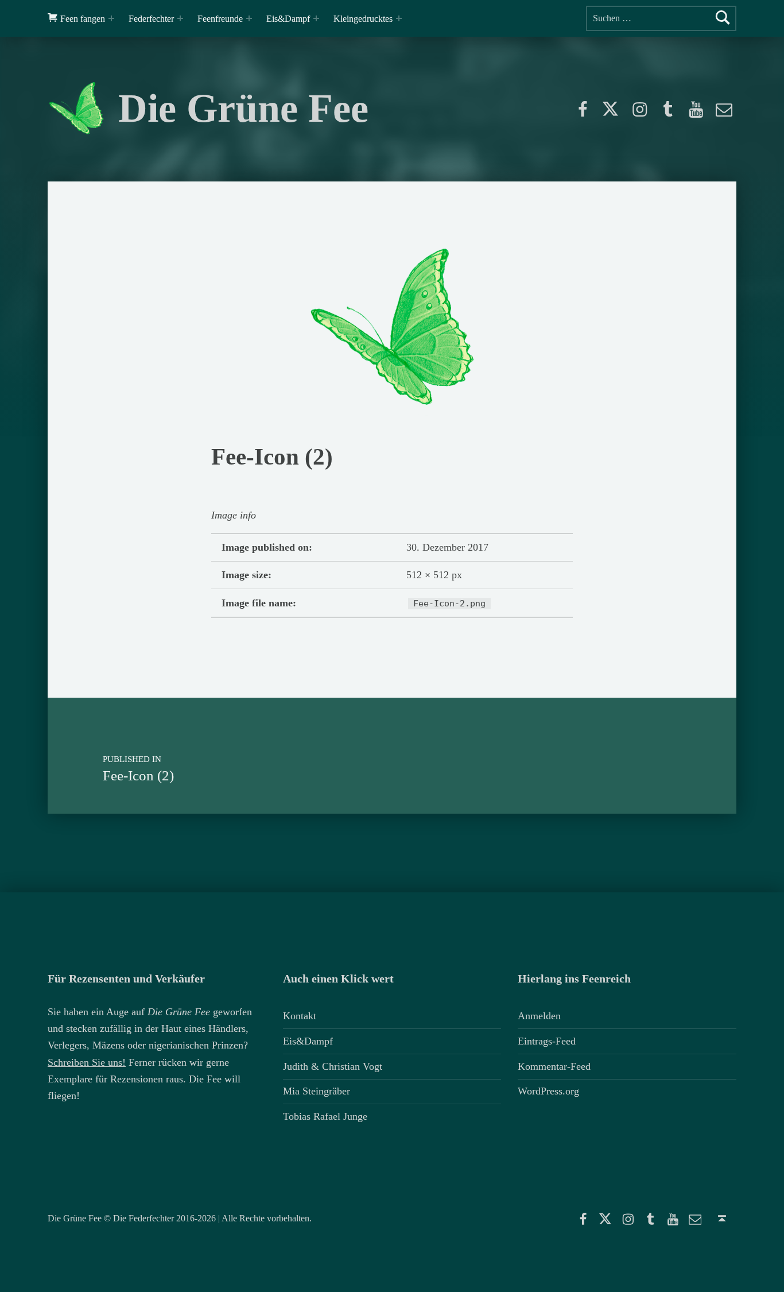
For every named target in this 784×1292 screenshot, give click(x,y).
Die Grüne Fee (243, 108)
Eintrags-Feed (547, 1041)
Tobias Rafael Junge (325, 1116)
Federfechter (151, 18)
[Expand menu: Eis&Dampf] (316, 18)
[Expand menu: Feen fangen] (111, 18)
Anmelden (539, 1016)
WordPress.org (548, 1091)
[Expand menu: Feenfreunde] (249, 18)
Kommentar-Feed (554, 1066)
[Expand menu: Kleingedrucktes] (399, 18)
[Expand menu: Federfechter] (180, 18)
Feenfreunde (220, 18)
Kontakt (299, 1016)
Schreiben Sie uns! (87, 1062)
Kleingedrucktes (363, 18)
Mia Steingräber (316, 1091)
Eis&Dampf (288, 18)
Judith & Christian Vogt (332, 1066)
